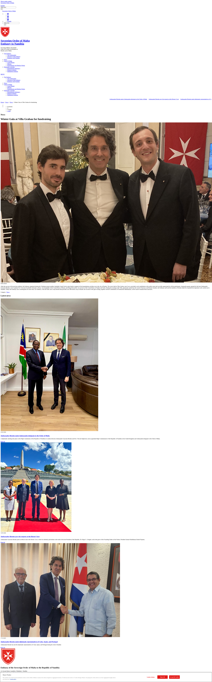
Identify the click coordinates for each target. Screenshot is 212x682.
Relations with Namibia (13, 58)
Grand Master (10, 62)
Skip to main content (6, 1)
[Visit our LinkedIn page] (8, 20)
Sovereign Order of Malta (7, 3)
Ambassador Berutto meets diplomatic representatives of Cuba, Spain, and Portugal (151, 99)
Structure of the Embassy (13, 56)
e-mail (9, 111)
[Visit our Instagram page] (8, 18)
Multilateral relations (12, 71)
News (5, 59)
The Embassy (7, 53)
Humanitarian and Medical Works (16, 65)
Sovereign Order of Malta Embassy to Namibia (15, 42)
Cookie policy (13, 679)
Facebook (9, 106)
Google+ (9, 109)
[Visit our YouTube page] (8, 17)
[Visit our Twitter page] (8, 15)
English (3, 5)
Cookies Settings (151, 677)
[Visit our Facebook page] (8, 14)
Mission (9, 64)
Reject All (162, 677)
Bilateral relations (11, 70)
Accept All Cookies (174, 677)
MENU (3, 74)
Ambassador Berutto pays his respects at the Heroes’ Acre (113, 99)
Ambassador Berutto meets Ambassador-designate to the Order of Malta (77, 99)
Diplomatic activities (9, 67)
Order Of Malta (8, 61)
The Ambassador (11, 55)
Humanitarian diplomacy (13, 68)
